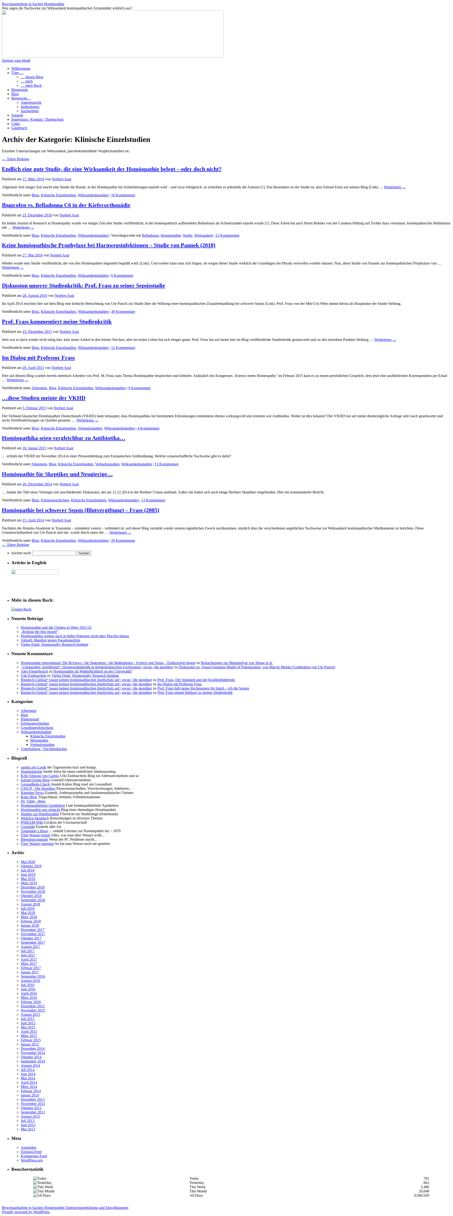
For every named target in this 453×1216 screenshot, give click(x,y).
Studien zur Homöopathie (40, 814)
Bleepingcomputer (34, 839)
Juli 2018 (27, 908)
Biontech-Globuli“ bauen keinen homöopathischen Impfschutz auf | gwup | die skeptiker (86, 680)
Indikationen (30, 107)
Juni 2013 (28, 1125)
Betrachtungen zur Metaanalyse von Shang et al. (237, 663)
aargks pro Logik (33, 767)
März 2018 (29, 917)
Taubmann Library (35, 831)
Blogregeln (19, 90)
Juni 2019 (28, 875)
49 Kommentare (123, 312)
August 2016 (30, 981)
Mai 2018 (28, 913)
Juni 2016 (28, 989)
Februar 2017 (31, 968)
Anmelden (28, 1148)
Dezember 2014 (33, 1048)
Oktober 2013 (31, 1108)
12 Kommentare (123, 348)
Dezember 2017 (33, 930)
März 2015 (29, 1036)
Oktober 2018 (31, 896)
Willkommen (20, 68)
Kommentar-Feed (34, 1156)
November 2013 (33, 1104)
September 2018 (33, 900)
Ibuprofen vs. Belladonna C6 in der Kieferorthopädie (66, 205)
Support (17, 115)
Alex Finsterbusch (34, 671)
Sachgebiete (30, 111)
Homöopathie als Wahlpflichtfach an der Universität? (92, 671)
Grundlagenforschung (37, 728)
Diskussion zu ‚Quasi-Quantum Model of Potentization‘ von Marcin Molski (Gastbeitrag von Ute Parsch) (257, 667)
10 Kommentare (123, 195)
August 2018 (30, 904)
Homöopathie (171, 235)
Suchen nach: (21, 553)
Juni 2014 (28, 1074)
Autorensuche (31, 102)
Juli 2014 (27, 1070)
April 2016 (29, 993)
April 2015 (29, 1032)
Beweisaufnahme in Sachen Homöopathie (33, 4)
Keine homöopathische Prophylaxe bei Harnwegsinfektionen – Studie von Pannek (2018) (108, 245)
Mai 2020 (28, 862)
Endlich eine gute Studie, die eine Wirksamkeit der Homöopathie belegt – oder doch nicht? (112, 169)
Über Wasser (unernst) (37, 844)
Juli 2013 (27, 1121)
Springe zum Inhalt (16, 60)
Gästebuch (19, 128)
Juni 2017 (28, 955)
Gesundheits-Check (35, 784)
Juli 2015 (27, 1019)
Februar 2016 (31, 1002)
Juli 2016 (27, 985)
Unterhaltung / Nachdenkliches (44, 749)
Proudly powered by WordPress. (26, 1212)
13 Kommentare (167, 464)
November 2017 (33, 934)
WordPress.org (32, 1160)
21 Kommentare (227, 235)
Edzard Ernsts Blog (35, 780)
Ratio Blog (29, 797)
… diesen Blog (32, 77)
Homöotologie (31, 771)
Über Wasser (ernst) (35, 835)
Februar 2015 (31, 1040)
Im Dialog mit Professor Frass (38, 358)
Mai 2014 (28, 1078)
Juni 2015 (28, 1023)
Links (15, 124)
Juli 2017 (27, 951)
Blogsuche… (21, 98)
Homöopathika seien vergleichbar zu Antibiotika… (63, 438)
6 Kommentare (122, 275)
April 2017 (29, 959)
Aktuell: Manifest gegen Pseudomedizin (50, 640)
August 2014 (30, 1065)
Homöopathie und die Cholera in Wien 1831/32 (56, 627)
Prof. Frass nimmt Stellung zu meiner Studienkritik (195, 693)
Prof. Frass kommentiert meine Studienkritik (57, 321)
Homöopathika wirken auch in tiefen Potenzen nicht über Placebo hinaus (75, 636)
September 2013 (33, 1112)
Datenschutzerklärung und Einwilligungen (96, 1208)
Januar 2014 (30, 1095)
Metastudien (39, 740)
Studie (187, 235)
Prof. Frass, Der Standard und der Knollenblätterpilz (196, 680)
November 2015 (33, 1010)
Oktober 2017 (31, 938)
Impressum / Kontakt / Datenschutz (37, 119)
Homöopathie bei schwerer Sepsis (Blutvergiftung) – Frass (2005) (80, 510)
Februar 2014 (31, 1091)
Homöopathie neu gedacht (40, 810)
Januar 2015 (30, 1044)
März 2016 (29, 998)
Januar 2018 (30, 925)
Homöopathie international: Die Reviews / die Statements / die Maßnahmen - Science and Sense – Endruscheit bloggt (108, 663)
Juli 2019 (27, 870)
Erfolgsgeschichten (55, 500)
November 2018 (33, 891)
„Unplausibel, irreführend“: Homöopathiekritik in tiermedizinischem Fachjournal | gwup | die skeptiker (97, 667)
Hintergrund (30, 719)
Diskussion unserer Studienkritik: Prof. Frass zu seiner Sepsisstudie (83, 285)
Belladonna (150, 235)
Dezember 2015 (33, 1006)
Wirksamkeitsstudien (93, 195)
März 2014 (29, 1087)
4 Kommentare (148, 428)
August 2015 (30, 1015)
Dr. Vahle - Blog (33, 801)
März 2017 (29, 964)
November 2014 (33, 1053)
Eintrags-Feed (31, 1152)
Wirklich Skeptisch (35, 818)
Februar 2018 (31, 921)
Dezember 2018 (33, 887)
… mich (27, 81)
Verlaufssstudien (90, 428)
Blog (15, 94)
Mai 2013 (28, 1129)
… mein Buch (31, 85)
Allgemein (39, 388)
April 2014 (29, 1082)
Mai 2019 (28, 879)
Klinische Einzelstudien (58, 195)
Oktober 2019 (31, 866)
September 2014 (33, 1061)
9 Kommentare (139, 388)
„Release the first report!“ (40, 632)
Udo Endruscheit (33, 676)
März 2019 (29, 883)
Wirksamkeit (203, 235)
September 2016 (33, 976)
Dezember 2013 (33, 1099)
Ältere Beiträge (15, 159)
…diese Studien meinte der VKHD (43, 398)
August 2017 (30, 947)
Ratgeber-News (32, 793)
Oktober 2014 (31, 1057)
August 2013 (30, 1116)
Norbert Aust (61, 179)
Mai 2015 (28, 1027)
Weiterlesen (395, 187)
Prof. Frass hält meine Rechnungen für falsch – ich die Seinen (203, 688)
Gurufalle (28, 827)
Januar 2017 (30, 972)
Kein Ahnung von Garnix (40, 776)
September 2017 (33, 942)
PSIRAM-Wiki (32, 822)
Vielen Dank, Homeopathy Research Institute (54, 644)
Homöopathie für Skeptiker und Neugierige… (57, 474)
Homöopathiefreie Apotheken (43, 805)
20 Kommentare (123, 540)
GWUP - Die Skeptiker (38, 788)
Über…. (17, 73)
